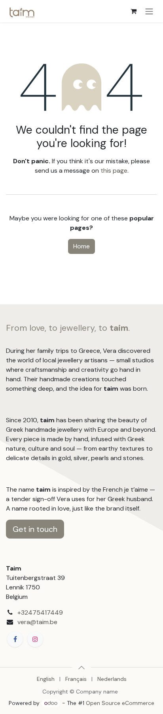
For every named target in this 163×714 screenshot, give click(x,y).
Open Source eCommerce (120, 703)
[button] (81, 667)
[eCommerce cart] (133, 11)
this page (113, 170)
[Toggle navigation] (149, 11)
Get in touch (35, 529)
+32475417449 (40, 612)
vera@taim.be (37, 622)
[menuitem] (46, 679)
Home (81, 246)
